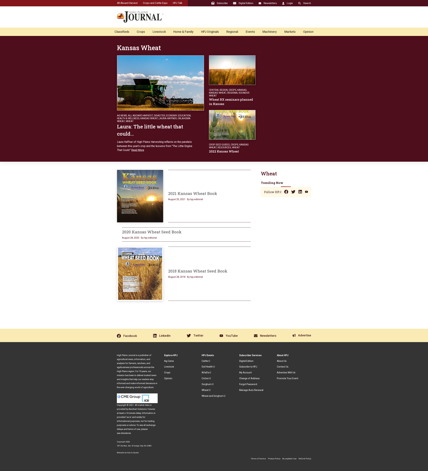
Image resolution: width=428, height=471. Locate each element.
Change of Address (249, 378)
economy (171, 115)
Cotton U (206, 378)
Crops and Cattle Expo (155, 3)
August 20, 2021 (176, 199)
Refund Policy (305, 459)
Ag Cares (169, 361)
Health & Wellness (128, 118)
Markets (290, 31)
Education (184, 115)
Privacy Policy (274, 459)
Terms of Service (258, 459)
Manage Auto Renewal (251, 390)
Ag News (122, 115)
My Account (245, 372)
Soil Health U (208, 366)
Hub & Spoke (133, 453)
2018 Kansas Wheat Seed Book (197, 271)
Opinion (308, 31)
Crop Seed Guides (219, 144)
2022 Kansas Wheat (224, 151)
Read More (137, 150)
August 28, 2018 (176, 277)
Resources (224, 147)
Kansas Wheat (149, 118)
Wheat (130, 121)
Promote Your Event (287, 378)
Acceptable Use (289, 459)
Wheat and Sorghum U (213, 396)
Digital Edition (246, 361)
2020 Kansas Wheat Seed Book (152, 232)
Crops (141, 31)
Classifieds (122, 31)
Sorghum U (207, 384)
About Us (282, 361)
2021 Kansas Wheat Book (192, 193)
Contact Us (282, 366)
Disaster (159, 115)
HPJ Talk (177, 3)
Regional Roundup (238, 92)
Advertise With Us (286, 372)
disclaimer (126, 433)
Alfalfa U (206, 372)
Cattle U (206, 361)
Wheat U (206, 390)
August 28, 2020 (130, 237)
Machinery (269, 31)
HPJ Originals (210, 31)
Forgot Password (248, 384)
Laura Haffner (168, 118)
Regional (232, 31)
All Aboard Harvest (127, 3)
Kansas (242, 90)
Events (250, 31)
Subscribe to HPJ (248, 366)
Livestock (159, 31)
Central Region (218, 90)
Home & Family (183, 31)
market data (143, 405)
